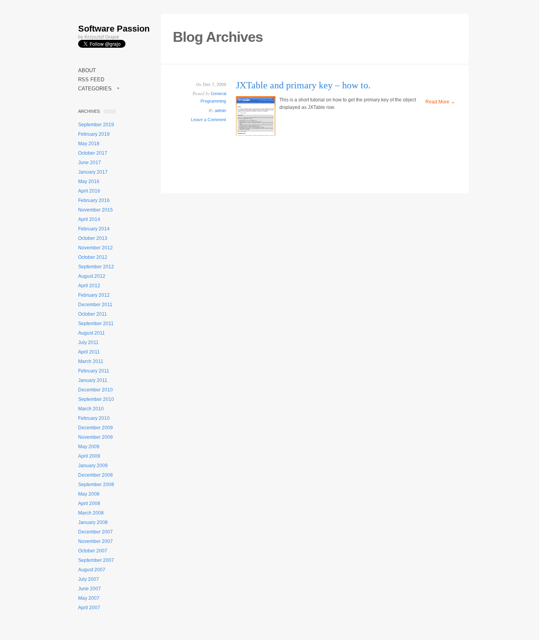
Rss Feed (91, 79)
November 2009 (95, 437)
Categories (99, 89)
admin (220, 110)
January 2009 (93, 465)
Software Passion (114, 29)
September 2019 (96, 124)
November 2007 (95, 541)
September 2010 (96, 399)
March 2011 (90, 361)
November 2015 (95, 210)
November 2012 (95, 248)
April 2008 (89, 503)
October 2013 (92, 238)
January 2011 (92, 380)
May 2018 (88, 143)
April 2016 (89, 191)
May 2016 (88, 181)
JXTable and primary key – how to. (303, 85)
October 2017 (92, 153)
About (87, 70)
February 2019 (94, 134)
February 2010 (94, 418)
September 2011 (96, 323)
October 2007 (92, 551)
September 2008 (96, 484)
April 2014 (89, 219)
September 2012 (96, 266)
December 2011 (95, 304)
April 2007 (89, 607)
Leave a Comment (208, 119)
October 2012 (92, 257)
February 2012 (94, 295)
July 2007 (88, 579)
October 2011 (92, 314)
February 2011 (93, 371)
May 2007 (88, 598)
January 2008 (93, 522)
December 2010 (95, 390)
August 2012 (91, 276)
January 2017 (93, 172)
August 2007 (91, 570)
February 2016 (94, 200)
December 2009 (95, 427)
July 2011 (88, 342)
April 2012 (89, 285)
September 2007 (96, 560)
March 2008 (91, 513)
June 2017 (89, 162)
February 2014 (94, 229)
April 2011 (89, 352)
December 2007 (95, 532)
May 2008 (88, 494)
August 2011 (91, 333)
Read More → (440, 102)
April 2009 (89, 456)
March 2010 (91, 409)
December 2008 (95, 475)
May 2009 (88, 446)
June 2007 (89, 588)
